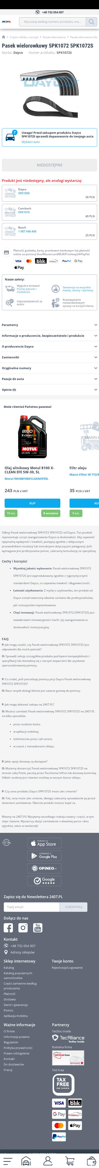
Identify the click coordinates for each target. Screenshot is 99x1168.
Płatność (9, 994)
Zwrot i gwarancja (16, 1005)
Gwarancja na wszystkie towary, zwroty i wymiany (78, 289)
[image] (32, 436)
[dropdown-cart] (69, 1160)
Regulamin (11, 1042)
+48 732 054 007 (23, 946)
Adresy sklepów (23, 952)
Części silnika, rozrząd (24, 37)
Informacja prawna (16, 1037)
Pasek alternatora (54, 37)
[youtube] (37, 927)
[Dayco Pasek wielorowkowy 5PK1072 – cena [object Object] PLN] (49, 93)
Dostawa (10, 999)
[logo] (10, 21)
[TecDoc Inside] (70, 1038)
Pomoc (8, 1010)
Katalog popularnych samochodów (18, 975)
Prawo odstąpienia (16, 1053)
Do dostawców (14, 1064)
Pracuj (8, 1070)
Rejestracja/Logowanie (67, 967)
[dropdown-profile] (47, 1160)
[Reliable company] (70, 1057)
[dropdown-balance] (91, 1160)
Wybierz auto (31, 142)
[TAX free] (70, 1084)
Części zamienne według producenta (20, 985)
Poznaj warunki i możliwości (27, 290)
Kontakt (9, 1059)
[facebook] (8, 927)
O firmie (9, 1031)
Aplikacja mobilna (16, 1016)
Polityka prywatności (18, 1048)
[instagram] (23, 927)
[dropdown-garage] (26, 1160)
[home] (3, 37)
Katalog (9, 967)
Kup (32, 503)
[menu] (8, 1160)
